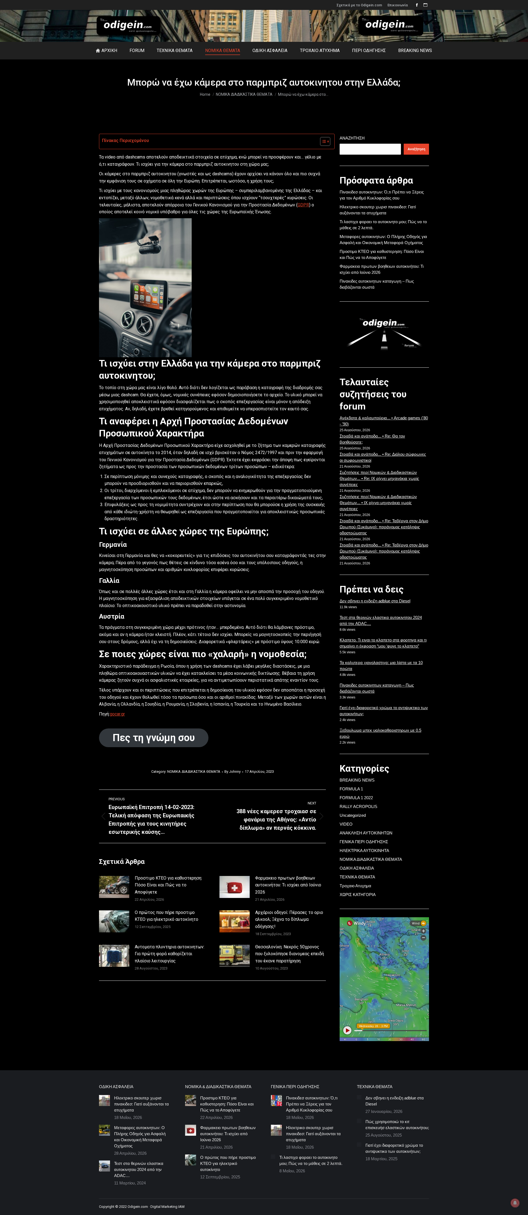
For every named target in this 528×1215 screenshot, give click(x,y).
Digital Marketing (163, 1207)
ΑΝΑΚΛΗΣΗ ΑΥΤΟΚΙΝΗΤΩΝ (366, 833)
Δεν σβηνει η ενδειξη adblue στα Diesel (375, 601)
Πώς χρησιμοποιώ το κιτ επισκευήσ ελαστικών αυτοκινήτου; (397, 1124)
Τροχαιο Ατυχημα (355, 885)
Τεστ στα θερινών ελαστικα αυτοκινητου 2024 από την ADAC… (138, 1169)
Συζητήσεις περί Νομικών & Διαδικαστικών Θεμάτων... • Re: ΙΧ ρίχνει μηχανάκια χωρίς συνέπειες (379, 478)
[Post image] (114, 887)
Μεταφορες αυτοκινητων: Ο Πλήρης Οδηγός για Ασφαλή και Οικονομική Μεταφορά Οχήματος (140, 1136)
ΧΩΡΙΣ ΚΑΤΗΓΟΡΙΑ (358, 894)
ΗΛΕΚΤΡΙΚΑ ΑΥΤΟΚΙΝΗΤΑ (364, 850)
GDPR (303, 204)
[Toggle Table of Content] (322, 141)
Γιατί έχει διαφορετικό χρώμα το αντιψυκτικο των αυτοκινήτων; (394, 1148)
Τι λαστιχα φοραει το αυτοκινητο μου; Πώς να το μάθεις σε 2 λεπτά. (310, 1160)
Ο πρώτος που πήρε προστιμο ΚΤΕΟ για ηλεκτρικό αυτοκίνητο (166, 916)
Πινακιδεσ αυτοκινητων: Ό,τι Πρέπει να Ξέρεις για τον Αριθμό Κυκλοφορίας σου (311, 1104)
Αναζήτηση (352, 138)
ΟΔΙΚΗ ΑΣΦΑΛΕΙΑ (357, 868)
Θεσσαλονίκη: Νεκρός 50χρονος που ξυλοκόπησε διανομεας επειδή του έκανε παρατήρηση (289, 953)
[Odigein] (395, 37)
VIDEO (346, 824)
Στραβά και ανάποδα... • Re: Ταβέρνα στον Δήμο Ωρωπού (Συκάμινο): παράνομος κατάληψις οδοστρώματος (384, 526)
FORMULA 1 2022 (356, 797)
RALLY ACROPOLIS (358, 806)
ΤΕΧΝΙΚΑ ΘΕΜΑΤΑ (357, 877)
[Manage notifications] (515, 1202)
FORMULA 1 (351, 789)
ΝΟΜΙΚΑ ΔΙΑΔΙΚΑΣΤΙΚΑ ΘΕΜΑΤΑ (193, 771)
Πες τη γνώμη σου (154, 738)
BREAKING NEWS (357, 780)
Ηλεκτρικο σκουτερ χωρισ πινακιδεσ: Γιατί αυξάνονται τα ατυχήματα (141, 1104)
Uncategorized (353, 815)
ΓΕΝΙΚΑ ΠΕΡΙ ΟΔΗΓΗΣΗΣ (364, 841)
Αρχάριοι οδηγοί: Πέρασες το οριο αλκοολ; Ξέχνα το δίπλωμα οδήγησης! (289, 919)
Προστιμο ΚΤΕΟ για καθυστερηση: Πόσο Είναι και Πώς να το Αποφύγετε (168, 885)
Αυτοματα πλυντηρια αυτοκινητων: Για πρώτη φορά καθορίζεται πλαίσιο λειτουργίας (169, 953)
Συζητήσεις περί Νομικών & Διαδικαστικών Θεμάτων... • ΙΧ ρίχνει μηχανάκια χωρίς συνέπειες (378, 502)
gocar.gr (117, 714)
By (232, 771)
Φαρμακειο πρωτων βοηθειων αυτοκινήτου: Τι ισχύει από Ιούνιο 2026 (288, 885)
